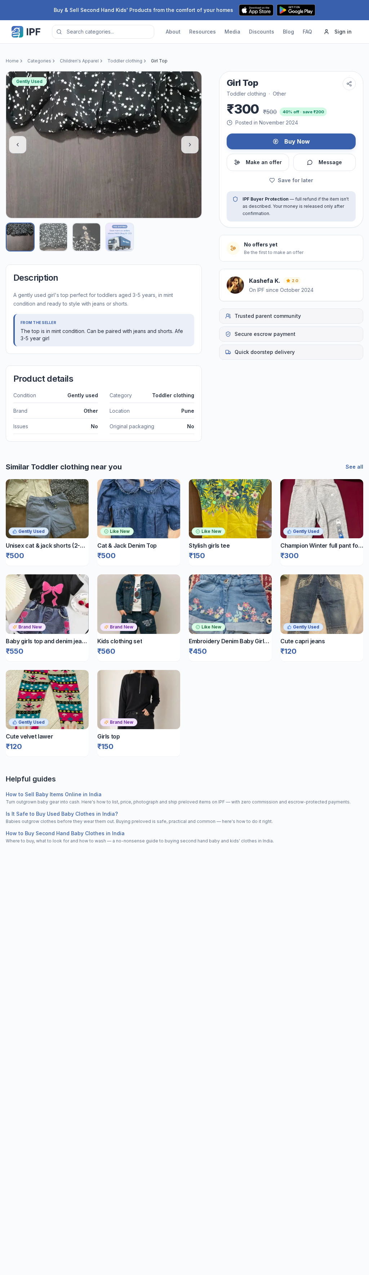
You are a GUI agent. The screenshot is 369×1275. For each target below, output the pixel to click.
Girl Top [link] (159, 60)
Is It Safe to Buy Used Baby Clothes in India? (62, 814)
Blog (288, 32)
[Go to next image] (190, 144)
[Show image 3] (86, 237)
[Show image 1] (20, 237)
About (173, 32)
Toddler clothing (124, 60)
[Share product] (349, 83)
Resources (202, 32)
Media (232, 32)
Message (330, 162)
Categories (39, 60)
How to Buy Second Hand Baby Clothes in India (65, 833)
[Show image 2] (53, 237)
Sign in (343, 32)
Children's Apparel (79, 60)
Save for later (295, 180)
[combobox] (103, 32)
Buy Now (297, 141)
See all (354, 467)
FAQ (307, 32)
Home (12, 60)
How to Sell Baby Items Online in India (54, 794)
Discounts (261, 32)
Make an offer (264, 162)
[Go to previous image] (17, 144)
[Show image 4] (119, 237)
